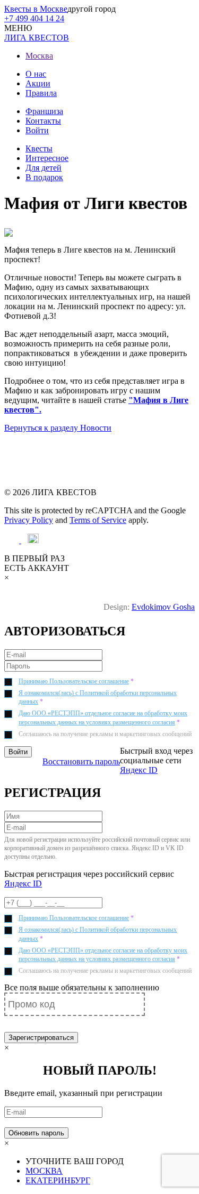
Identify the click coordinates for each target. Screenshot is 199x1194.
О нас (35, 73)
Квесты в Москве (35, 8)
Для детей (43, 167)
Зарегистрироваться (41, 1038)
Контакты (43, 120)
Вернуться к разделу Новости (57, 427)
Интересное (46, 158)
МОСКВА (44, 1170)
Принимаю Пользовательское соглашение (74, 681)
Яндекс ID (139, 770)
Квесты (39, 148)
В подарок (44, 177)
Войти (37, 130)
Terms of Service (98, 520)
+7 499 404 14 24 (34, 18)
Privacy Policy (28, 520)
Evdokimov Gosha (163, 606)
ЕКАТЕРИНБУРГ (57, 1180)
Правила (41, 93)
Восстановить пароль (81, 761)
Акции (37, 83)
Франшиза (44, 111)
